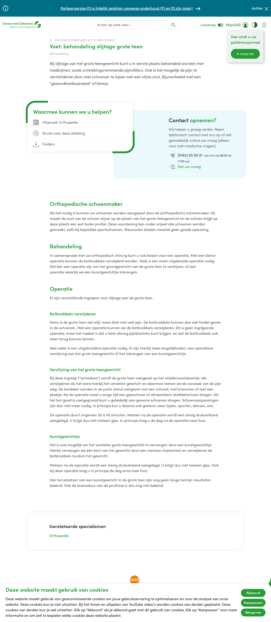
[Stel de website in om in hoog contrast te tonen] (254, 25)
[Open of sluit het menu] (264, 25)
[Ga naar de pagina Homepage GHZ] (22, 24)
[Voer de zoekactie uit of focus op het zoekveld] (173, 25)
